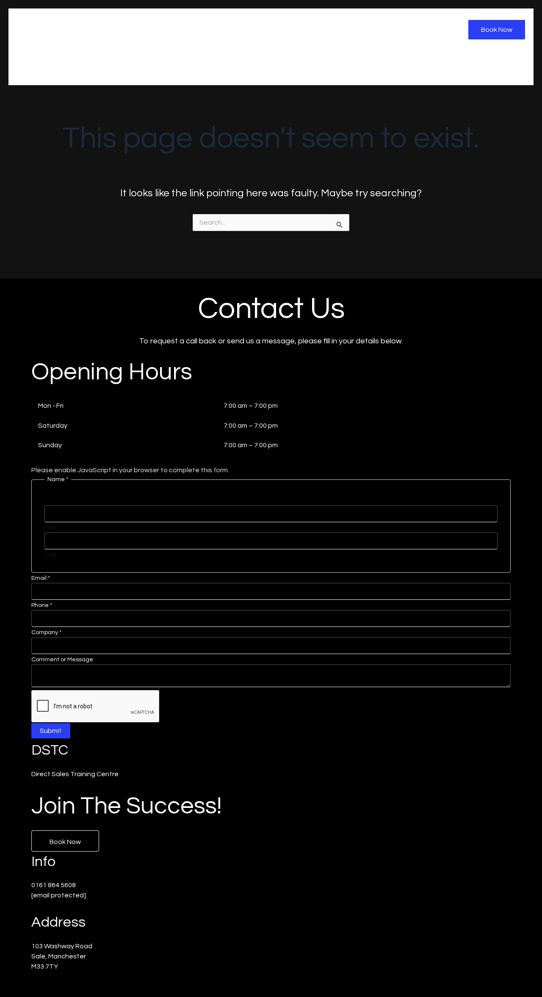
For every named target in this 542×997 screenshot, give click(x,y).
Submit (51, 730)
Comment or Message (62, 660)
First (50, 528)
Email (40, 578)
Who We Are (294, 67)
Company (46, 632)
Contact (454, 67)
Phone (41, 605)
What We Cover (403, 67)
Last (50, 555)
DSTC (39, 26)
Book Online (499, 67)
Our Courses (345, 67)
